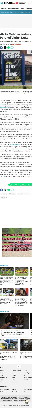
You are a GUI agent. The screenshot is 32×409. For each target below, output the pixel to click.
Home (1, 30)
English (26, 379)
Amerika (17, 12)
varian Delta (13, 144)
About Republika (4, 389)
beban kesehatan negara (24, 194)
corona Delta (4, 107)
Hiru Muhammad (16, 44)
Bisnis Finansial (28, 377)
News (1, 375)
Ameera (2, 370)
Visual (13, 379)
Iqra (13, 373)
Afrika (29, 12)
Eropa (11, 12)
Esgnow (2, 379)
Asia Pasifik (24, 12)
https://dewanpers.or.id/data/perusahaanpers (13, 400)
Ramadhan (15, 382)
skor (22, 8)
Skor (25, 370)
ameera (3, 8)
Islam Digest (27, 373)
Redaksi (14, 389)
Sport (25, 375)
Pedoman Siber (28, 389)
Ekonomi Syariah (13, 8)
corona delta (4, 197)
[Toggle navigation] (1, 3)
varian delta (3, 194)
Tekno (13, 377)
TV (1, 382)
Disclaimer (2, 391)
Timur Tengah (5, 12)
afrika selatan (12, 194)
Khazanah (2, 373)
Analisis (14, 375)
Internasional (7, 30)
